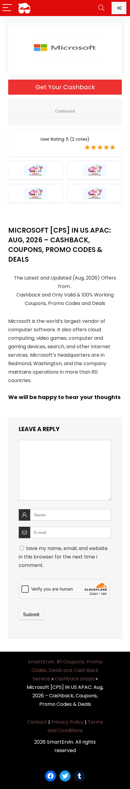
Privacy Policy (67, 722)
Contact (37, 722)
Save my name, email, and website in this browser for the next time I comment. (63, 557)
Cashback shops (74, 678)
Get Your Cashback (65, 87)
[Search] (101, 8)
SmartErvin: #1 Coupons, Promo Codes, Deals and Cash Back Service (65, 670)
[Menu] (7, 8)
